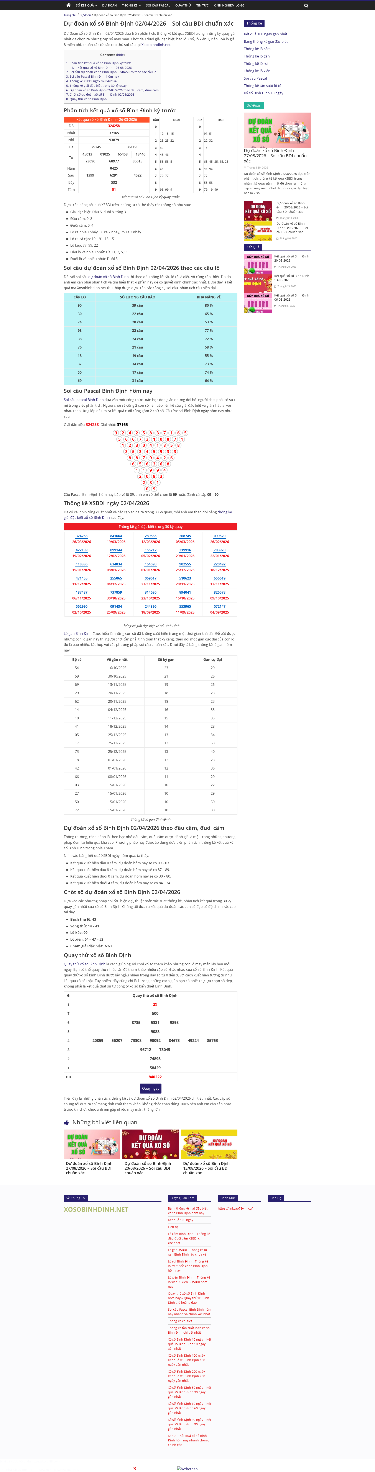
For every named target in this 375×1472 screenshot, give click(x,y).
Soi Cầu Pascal (158, 5)
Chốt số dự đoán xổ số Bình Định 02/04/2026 (100, 94)
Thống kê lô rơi (256, 63)
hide (120, 55)
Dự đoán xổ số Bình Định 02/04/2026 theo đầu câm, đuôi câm (112, 90)
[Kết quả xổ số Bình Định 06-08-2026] (259, 295)
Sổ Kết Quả (85, 5)
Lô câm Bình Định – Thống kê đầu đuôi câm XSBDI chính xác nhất (189, 1238)
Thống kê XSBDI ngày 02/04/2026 (91, 81)
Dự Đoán (109, 5)
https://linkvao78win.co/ (235, 1208)
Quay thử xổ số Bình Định (86, 99)
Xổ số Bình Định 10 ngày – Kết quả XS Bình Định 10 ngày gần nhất (189, 1344)
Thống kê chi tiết (180, 1321)
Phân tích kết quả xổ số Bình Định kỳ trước (98, 63)
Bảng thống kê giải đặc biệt (266, 41)
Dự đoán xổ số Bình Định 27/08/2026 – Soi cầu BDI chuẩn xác (89, 1168)
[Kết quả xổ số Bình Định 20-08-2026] (259, 256)
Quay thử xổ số (84, 964)
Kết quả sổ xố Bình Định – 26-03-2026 (101, 67)
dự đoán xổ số (108, 276)
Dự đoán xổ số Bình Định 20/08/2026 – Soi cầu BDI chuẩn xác (148, 1168)
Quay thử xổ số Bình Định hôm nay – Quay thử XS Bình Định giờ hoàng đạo (188, 1298)
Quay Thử (183, 5)
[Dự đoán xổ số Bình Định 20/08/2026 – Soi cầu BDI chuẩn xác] (150, 1132)
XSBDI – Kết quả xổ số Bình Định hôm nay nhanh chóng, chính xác (188, 1440)
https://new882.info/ (64, 1470)
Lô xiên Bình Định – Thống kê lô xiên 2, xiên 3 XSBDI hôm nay (189, 1282)
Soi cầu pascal (84, 399)
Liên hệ (173, 1227)
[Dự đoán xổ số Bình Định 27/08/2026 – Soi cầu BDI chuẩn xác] (92, 1132)
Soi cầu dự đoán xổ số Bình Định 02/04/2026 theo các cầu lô (111, 72)
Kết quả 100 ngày (180, 1220)
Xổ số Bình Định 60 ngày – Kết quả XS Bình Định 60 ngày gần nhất (189, 1408)
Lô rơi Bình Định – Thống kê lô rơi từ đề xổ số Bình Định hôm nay (188, 1265)
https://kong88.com (46, 1461)
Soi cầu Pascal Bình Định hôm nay (92, 76)
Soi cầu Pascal (255, 78)
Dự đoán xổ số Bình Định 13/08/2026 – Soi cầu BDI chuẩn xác (206, 1168)
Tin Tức (202, 5)
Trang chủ (70, 15)
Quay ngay (150, 1088)
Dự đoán (85, 15)
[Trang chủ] (68, 5)
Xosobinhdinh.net (156, 44)
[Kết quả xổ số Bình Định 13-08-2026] (259, 276)
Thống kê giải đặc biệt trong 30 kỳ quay (96, 86)
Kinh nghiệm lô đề (229, 5)
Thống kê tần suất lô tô (262, 85)
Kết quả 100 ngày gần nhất (265, 34)
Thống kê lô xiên (257, 71)
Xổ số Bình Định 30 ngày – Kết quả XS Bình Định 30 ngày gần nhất (189, 1392)
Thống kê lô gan (257, 56)
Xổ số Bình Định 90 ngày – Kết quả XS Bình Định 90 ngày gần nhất (189, 1424)
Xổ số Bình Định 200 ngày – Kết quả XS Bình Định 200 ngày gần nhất (187, 1376)
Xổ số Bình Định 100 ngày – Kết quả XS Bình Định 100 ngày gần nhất (187, 1360)
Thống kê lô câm (257, 48)
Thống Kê (130, 5)
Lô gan (78, 633)
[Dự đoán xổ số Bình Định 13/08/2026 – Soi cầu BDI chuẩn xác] (209, 1132)
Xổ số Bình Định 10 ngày (263, 93)
